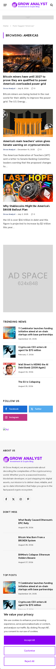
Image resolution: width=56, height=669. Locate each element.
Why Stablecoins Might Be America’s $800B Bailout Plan (26, 207)
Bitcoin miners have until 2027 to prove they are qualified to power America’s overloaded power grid (25, 80)
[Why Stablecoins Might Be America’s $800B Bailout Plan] (28, 188)
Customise (29, 650)
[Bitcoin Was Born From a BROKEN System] (9, 541)
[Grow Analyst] (29, 4)
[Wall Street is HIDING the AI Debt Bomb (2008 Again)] (9, 369)
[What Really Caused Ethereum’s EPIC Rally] (9, 524)
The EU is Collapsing (29, 381)
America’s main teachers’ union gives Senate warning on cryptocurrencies (26, 142)
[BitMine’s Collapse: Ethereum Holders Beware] (9, 559)
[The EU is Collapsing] (9, 386)
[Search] (51, 5)
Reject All (29, 661)
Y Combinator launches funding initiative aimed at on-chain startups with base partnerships (35, 331)
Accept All (29, 640)
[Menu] (5, 5)
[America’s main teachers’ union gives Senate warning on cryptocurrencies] (28, 123)
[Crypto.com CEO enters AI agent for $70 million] (9, 351)
